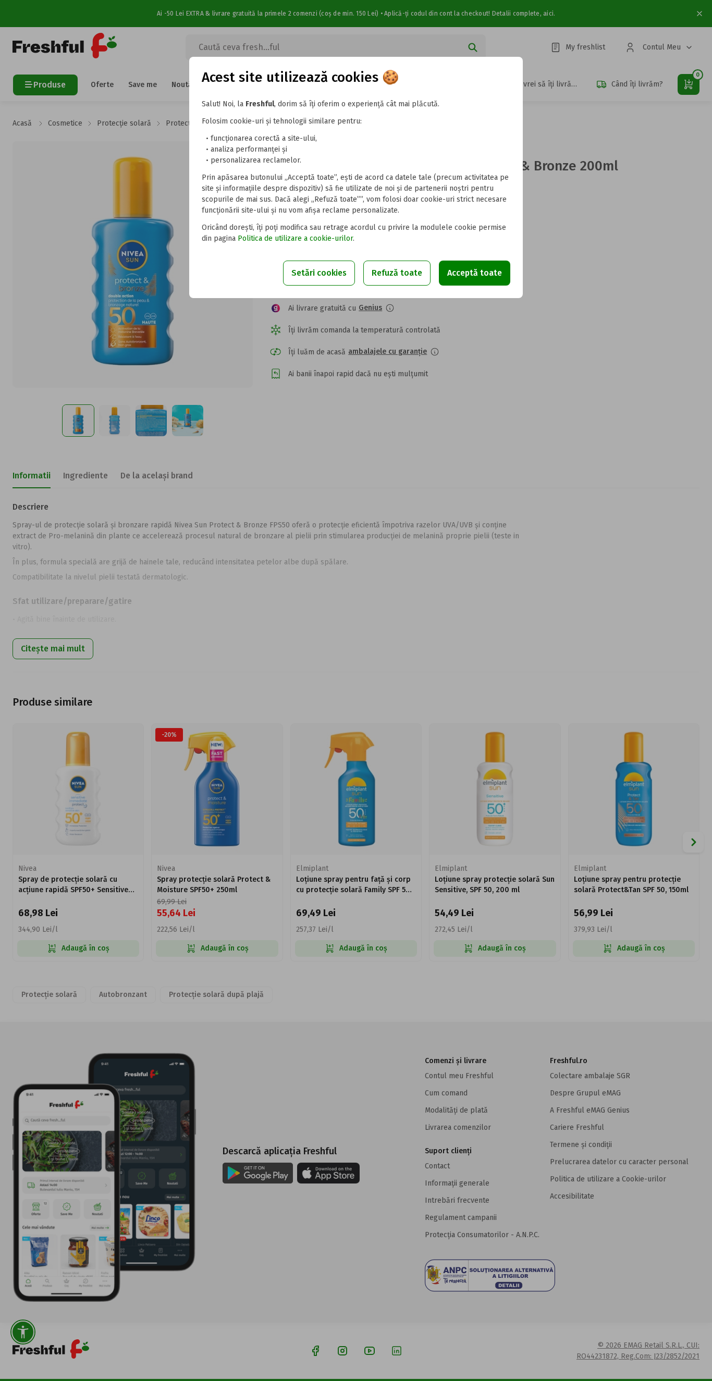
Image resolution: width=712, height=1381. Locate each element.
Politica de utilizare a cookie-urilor (295, 238)
